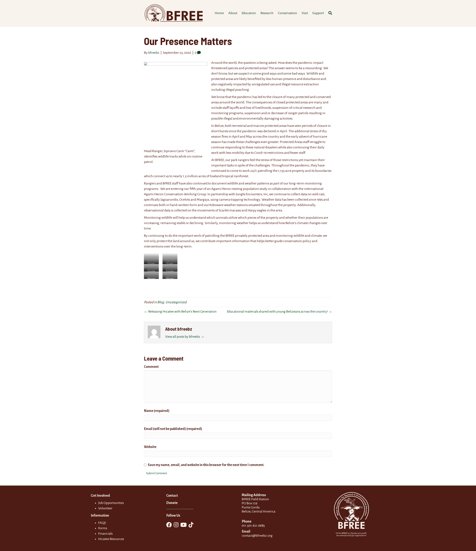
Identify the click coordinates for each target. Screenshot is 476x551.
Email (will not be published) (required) (173, 429)
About (232, 13)
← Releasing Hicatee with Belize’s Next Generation (180, 311)
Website (150, 447)
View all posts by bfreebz (184, 336)
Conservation (287, 13)
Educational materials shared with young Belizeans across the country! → (279, 311)
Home (219, 13)
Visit (305, 13)
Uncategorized (175, 302)
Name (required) (156, 411)
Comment (151, 367)
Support (318, 13)
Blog (160, 302)
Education (249, 13)
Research (267, 13)
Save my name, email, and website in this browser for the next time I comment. (206, 465)
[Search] (329, 13)
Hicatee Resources (111, 539)
